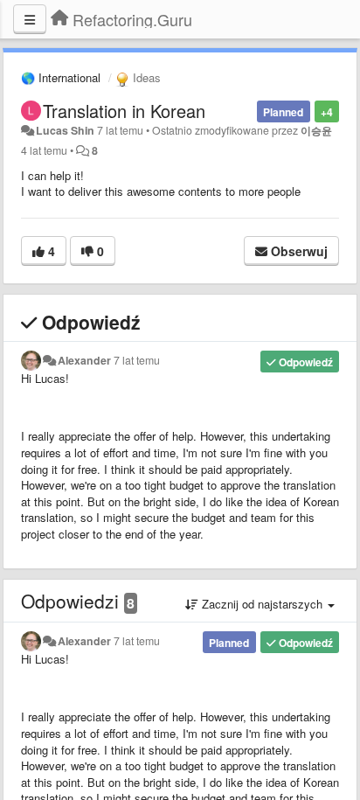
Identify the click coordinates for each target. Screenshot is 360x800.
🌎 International (60, 77)
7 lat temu (137, 360)
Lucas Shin (65, 130)
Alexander (84, 360)
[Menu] (29, 19)
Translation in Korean (124, 110)
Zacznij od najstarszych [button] (262, 603)
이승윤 (316, 130)
